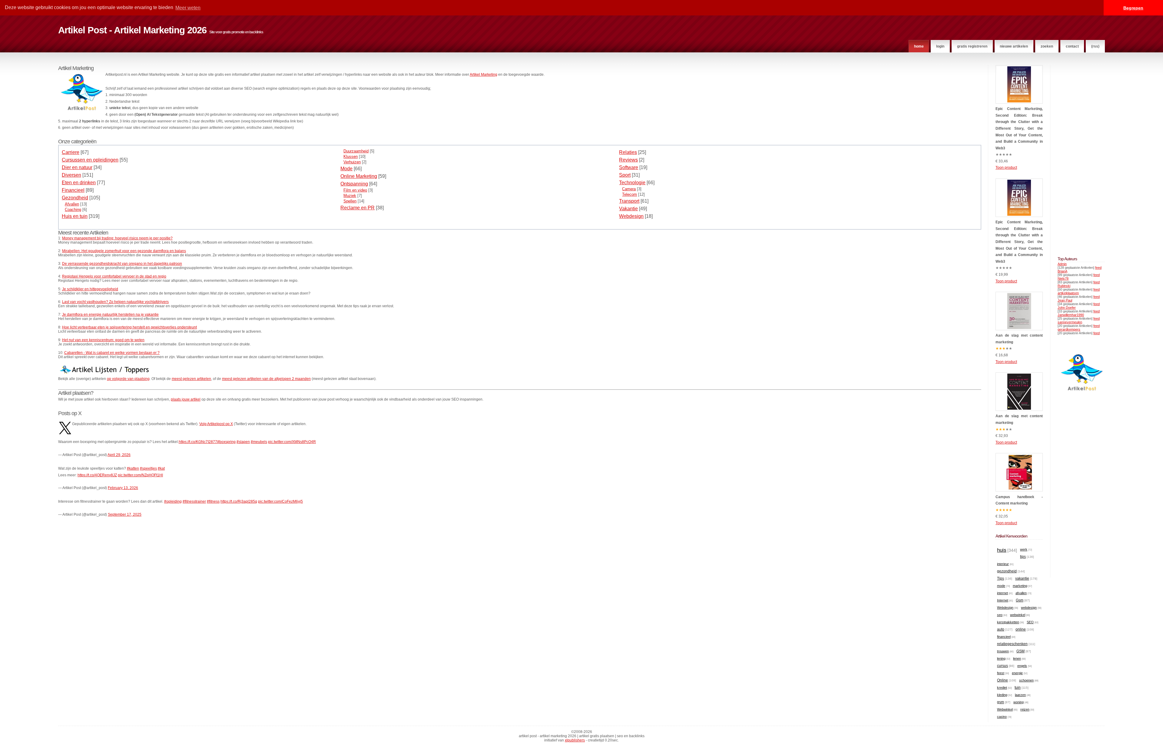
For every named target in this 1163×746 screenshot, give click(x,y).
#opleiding (173, 501)
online (1021, 629)
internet (1002, 593)
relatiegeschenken (1012, 644)
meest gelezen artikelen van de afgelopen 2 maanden (266, 379)
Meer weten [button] (187, 7)
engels (1022, 666)
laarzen (1020, 695)
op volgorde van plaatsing (128, 379)
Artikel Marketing (483, 74)
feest (1000, 673)
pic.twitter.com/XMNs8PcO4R (292, 442)
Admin (1062, 264)
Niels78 (1063, 278)
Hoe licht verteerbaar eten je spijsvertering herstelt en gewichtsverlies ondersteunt (129, 327)
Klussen (350, 156)
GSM (1020, 651)
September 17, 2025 (124, 514)
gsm (1000, 702)
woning (1018, 702)
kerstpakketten (1008, 622)
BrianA (1062, 271)
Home (919, 46)
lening (1001, 658)
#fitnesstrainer (194, 501)
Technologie (632, 182)
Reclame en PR (357, 207)
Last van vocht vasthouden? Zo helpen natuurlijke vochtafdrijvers (115, 302)
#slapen (243, 442)
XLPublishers (575, 740)
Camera (629, 189)
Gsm (1019, 600)
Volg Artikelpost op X (216, 424)
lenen (1017, 658)
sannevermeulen (1070, 322)
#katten (133, 468)
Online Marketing (358, 176)
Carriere (70, 152)
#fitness (213, 501)
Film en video (355, 190)
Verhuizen (352, 162)
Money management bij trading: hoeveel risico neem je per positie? (117, 238)
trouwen (1003, 651)
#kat (161, 468)
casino (1002, 716)
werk (1023, 549)
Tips (1000, 578)
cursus (1002, 666)
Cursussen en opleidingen (90, 159)
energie (1017, 673)
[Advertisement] (1076, 156)
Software (628, 167)
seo (999, 615)
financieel (1004, 636)
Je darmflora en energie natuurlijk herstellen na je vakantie (110, 314)
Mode (346, 168)
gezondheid (1007, 571)
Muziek (349, 195)
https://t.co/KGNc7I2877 (198, 442)
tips (1023, 557)
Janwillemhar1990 (1071, 315)
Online (1002, 680)
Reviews (628, 159)
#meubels (259, 442)
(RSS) (1095, 46)
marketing (1020, 586)
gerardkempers (1069, 329)
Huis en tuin (75, 216)
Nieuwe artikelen (1014, 46)
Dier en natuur (77, 167)
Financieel (73, 190)
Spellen (349, 201)
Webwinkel (1005, 709)
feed (1098, 267)
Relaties (628, 152)
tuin (1018, 687)
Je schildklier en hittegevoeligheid (90, 289)
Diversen (71, 175)
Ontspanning (354, 183)
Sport (625, 175)
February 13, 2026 (123, 488)
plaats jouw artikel (185, 399)
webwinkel (1017, 615)
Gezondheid (75, 197)
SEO (1030, 622)
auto (1000, 629)
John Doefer (1067, 307)
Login (940, 46)
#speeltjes (148, 468)
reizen (1024, 709)
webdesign (1029, 607)
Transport (629, 201)
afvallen (1021, 593)
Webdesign (631, 216)
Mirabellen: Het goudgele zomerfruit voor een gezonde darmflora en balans (124, 251)
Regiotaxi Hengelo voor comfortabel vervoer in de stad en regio (114, 276)
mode (1001, 586)
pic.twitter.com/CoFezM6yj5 (280, 501)
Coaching (73, 209)
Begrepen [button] (1133, 7)
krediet (1002, 687)
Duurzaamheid (356, 151)
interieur (1003, 564)
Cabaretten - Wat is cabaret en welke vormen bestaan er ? (112, 353)
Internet (1002, 600)
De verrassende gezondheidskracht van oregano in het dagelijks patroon (122, 263)
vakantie (1022, 578)
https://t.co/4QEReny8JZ (97, 475)
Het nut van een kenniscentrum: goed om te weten (103, 340)
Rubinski (1064, 286)
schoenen (1026, 680)
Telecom (629, 194)
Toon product (1006, 167)
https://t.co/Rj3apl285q (238, 501)
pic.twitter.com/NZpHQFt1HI (140, 475)
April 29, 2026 (119, 455)
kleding (1002, 695)
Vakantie (628, 208)
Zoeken (1047, 46)
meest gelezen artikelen (191, 379)
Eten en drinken (79, 182)
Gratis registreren (972, 46)
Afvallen (72, 204)
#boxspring (226, 442)
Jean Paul (1065, 300)
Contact (1072, 46)
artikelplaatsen (1068, 293)
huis (1001, 550)
